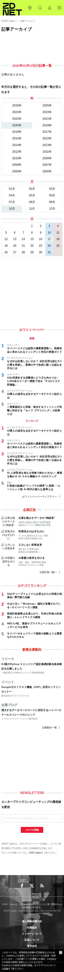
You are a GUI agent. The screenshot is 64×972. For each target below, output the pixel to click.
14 (23, 239)
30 (40, 252)
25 (58, 245)
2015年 (47, 138)
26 (6, 252)
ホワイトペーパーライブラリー (39, 496)
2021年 (47, 118)
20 (14, 245)
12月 (52, 208)
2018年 (17, 131)
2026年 (17, 105)
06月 (52, 195)
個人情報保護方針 (32, 921)
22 (32, 245)
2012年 (17, 151)
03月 (52, 188)
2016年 (17, 138)
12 (6, 239)
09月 (52, 202)
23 (40, 245)
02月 (32, 188)
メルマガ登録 (32, 830)
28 (23, 252)
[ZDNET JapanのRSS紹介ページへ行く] (42, 885)
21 (23, 245)
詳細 (6, 968)
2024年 (17, 112)
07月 (12, 202)
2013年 (47, 145)
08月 (32, 202)
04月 (12, 195)
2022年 (17, 118)
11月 (32, 208)
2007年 (47, 164)
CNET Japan (35, 852)
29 (32, 252)
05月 (32, 195)
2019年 (47, 125)
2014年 (17, 145)
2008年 (17, 164)
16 (40, 239)
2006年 (17, 171)
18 (58, 239)
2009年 (47, 158)
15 (32, 239)
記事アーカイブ (27, 21)
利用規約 (32, 927)
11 (57, 232)
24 (49, 245)
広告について (32, 939)
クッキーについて (32, 933)
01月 (12, 188)
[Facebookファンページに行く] (22, 885)
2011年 (47, 151)
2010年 (17, 158)
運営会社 (32, 945)
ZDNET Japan (8, 21)
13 (14, 239)
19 (6, 245)
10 (49, 232)
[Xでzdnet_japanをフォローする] (32, 885)
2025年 (47, 105)
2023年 (47, 112)
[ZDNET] (12, 7)
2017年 (47, 131)
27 (14, 252)
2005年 (47, 171)
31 (49, 252)
